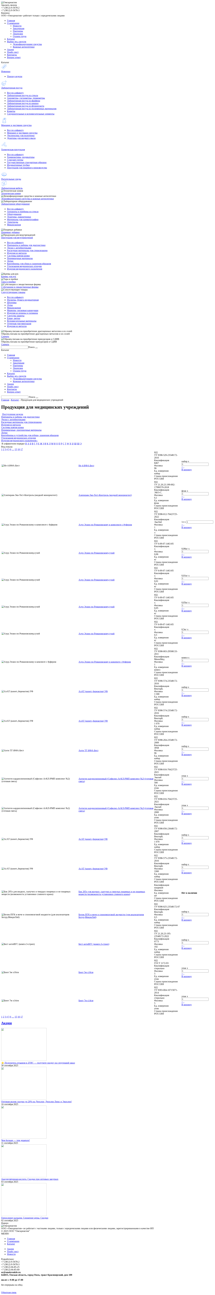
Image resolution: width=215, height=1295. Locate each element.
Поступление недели (12, 414)
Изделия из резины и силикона (22, 313)
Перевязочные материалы (20, 258)
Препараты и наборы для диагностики (26, 245)
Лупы (10, 305)
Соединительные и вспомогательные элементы (30, 114)
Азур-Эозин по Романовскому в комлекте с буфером (105, 662)
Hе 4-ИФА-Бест (86, 465)
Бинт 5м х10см (86, 972)
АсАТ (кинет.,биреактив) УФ (93, 839)
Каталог (15, 400)
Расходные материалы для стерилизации (27, 250)
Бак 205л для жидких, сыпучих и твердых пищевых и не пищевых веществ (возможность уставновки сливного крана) (112, 892)
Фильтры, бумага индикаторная (23, 300)
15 (16, 449)
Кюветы (11, 111)
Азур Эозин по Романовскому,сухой (97, 553)
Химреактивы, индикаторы (21, 157)
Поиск (31, 347)
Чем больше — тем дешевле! (15, 1140)
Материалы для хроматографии (22, 219)
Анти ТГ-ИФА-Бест (88, 750)
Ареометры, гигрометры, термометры (26, 98)
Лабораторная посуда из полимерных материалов (31, 108)
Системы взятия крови (18, 255)
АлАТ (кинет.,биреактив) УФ (93, 691)
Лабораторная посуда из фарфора (23, 100)
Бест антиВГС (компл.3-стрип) (94, 944)
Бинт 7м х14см (86, 1000)
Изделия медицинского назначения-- (19, 440)
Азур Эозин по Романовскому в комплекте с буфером (105, 524)
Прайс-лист (13, 1251)
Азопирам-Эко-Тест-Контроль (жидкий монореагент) (105, 495)
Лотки (10, 261)
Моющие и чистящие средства (22, 133)
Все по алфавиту (15, 93)
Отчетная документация (19, 323)
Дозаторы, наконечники (19, 217)
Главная (5, 400)
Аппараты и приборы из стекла (22, 211)
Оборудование (14, 214)
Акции (6, 1023)
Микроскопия (14, 224)
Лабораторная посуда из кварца (22, 103)
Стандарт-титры (15, 160)
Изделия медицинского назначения (24, 269)
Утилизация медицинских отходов (24, 266)
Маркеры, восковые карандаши (22, 310)
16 (19, 449)
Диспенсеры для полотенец (21, 135)
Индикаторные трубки (18, 165)
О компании (13, 1241)
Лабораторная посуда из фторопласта (25, 106)
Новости (11, 1254)
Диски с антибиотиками (19, 248)
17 (21, 449)
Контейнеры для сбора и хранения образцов (29, 263)
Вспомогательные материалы (21, 321)
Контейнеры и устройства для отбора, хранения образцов (30, 435)
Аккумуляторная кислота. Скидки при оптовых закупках (29, 1179)
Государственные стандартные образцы (27, 162)
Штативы (12, 302)
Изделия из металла (17, 253)
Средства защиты (15, 315)
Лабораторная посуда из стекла (22, 95)
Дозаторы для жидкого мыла (21, 138)
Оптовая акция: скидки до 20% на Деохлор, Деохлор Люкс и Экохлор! (36, 1101)
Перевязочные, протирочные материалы (21, 430)
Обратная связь (8, 1292)
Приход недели (14, 76)
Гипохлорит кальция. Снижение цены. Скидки (24, 1218)
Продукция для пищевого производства (27, 167)
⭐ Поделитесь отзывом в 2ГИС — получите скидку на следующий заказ (38, 1063)
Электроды (12, 222)
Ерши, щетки (13, 318)
